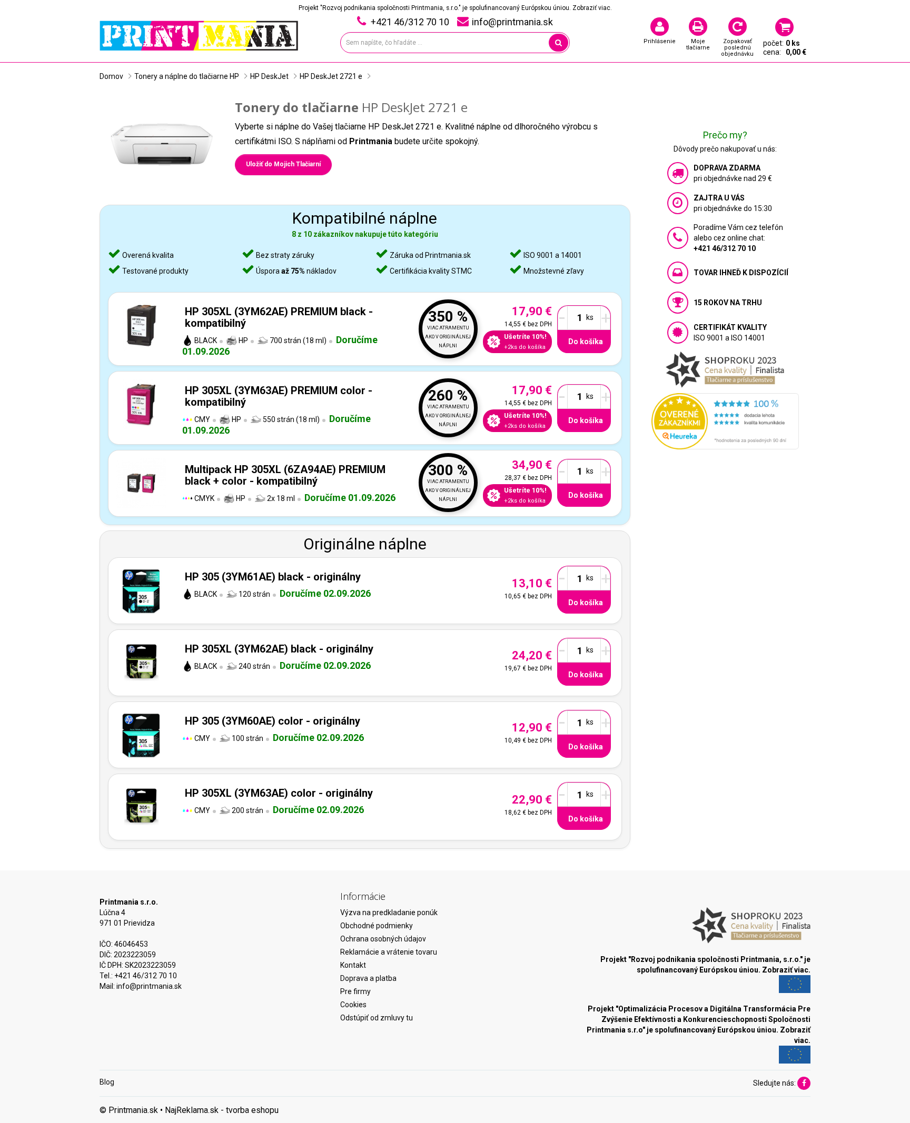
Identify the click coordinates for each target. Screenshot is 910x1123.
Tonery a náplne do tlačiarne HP (186, 76)
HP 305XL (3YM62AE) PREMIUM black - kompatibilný (279, 317)
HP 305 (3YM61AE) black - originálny (273, 576)
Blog (107, 1082)
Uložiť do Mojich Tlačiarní (283, 164)
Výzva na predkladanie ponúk (389, 912)
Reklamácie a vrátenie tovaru (388, 952)
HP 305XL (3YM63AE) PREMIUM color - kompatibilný (278, 396)
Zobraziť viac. (592, 8)
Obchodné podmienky (376, 925)
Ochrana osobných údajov (383, 939)
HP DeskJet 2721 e (331, 76)
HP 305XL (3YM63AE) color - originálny (279, 793)
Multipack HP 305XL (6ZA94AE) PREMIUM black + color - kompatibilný (285, 475)
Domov (111, 76)
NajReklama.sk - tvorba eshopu (222, 1110)
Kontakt (353, 965)
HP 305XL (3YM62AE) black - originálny (279, 649)
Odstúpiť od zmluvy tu (376, 1018)
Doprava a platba (368, 978)
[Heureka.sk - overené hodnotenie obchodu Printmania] (725, 420)
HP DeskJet (269, 76)
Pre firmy (355, 991)
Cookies (353, 1004)
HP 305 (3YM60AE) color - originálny (272, 721)
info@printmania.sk (149, 986)
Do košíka (585, 341)
